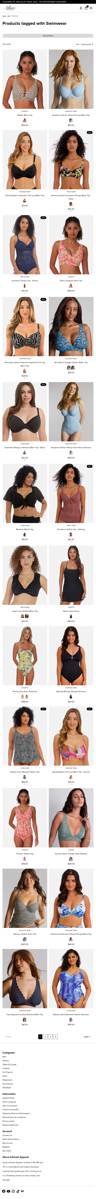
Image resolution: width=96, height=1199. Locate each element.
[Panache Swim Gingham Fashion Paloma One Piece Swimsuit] (71, 411)
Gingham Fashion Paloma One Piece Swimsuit (71, 447)
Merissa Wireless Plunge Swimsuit (71, 691)
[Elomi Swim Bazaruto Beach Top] (24, 493)
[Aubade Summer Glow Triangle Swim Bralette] (71, 817)
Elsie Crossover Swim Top (71, 280)
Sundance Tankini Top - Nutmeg (71, 529)
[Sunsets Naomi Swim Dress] (71, 575)
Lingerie (6, 1068)
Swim (4, 1076)
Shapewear (7, 1079)
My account (7, 1143)
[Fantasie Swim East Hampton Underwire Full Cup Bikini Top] (24, 159)
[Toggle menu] (91, 7)
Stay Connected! (9, 1105)
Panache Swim (71, 111)
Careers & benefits (10, 1109)
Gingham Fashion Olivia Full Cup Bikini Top (71, 115)
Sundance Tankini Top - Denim (25, 280)
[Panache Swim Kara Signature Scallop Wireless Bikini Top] (24, 978)
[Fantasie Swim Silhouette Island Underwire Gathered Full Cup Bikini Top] (24, 326)
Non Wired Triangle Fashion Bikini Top (71, 362)
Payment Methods (10, 1125)
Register (6, 1146)
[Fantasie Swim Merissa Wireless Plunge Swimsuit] (71, 655)
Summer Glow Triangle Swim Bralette (71, 853)
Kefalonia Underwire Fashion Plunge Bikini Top (71, 934)
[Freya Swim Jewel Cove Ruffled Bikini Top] (24, 575)
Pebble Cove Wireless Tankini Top (25, 771)
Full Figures (7, 1072)
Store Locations (9, 1101)
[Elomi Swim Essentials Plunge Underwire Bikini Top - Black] (24, 411)
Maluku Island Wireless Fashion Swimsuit (71, 1014)
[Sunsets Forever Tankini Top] (24, 817)
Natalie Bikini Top (24, 115)
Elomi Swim (24, 444)
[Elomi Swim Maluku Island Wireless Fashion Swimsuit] (71, 978)
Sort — (78, 44)
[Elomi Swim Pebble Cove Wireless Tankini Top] (24, 736)
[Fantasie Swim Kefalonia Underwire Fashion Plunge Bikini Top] (71, 898)
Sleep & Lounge (9, 1064)
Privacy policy (8, 1121)
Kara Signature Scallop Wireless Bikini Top (25, 1014)
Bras (4, 1056)
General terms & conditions (14, 1117)
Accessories (7, 1083)
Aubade (71, 850)
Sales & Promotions (10, 1139)
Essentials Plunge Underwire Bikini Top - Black (25, 447)
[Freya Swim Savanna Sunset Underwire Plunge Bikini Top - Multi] (71, 159)
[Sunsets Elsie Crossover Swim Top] (71, 244)
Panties (5, 1060)
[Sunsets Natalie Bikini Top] (24, 79)
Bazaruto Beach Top (25, 529)
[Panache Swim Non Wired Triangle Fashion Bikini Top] (71, 326)
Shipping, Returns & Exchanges (16, 1113)
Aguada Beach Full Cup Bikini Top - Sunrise (71, 771)
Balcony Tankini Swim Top (25, 934)
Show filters (48, 35)
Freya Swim (71, 192)
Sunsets (25, 111)
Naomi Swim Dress (71, 611)
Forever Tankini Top (24, 853)
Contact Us (7, 1135)
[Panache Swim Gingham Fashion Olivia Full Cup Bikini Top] (71, 79)
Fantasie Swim (24, 192)
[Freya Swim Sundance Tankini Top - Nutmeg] (71, 493)
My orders (6, 1150)
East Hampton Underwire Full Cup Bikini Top (25, 195)
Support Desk (8, 1098)
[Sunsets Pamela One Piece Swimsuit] (24, 655)
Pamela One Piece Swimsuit (25, 691)
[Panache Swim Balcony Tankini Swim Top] (24, 898)
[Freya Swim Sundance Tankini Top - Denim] (24, 244)
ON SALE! (6, 1087)
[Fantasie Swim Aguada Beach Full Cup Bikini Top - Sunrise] (71, 736)
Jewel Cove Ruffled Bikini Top (25, 611)
